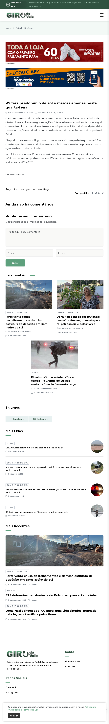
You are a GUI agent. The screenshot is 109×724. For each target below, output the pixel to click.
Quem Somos (72, 661)
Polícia (11, 590)
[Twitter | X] (96, 193)
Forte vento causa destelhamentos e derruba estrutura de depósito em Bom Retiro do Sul (49, 577)
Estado (19, 28)
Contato (70, 666)
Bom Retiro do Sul (17, 312)
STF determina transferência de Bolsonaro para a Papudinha (51, 595)
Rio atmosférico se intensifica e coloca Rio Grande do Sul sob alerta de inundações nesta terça (53, 381)
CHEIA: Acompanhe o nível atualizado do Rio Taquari (34, 447)
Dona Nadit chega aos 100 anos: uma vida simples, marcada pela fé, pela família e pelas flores (78, 320)
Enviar (15, 263)
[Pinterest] (102, 193)
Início (8, 28)
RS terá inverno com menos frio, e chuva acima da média (37, 512)
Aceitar (14, 715)
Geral (30, 28)
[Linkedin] (99, 193)
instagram (42, 419)
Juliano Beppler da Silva (22, 112)
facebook (18, 419)
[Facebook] (92, 193)
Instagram (12, 692)
